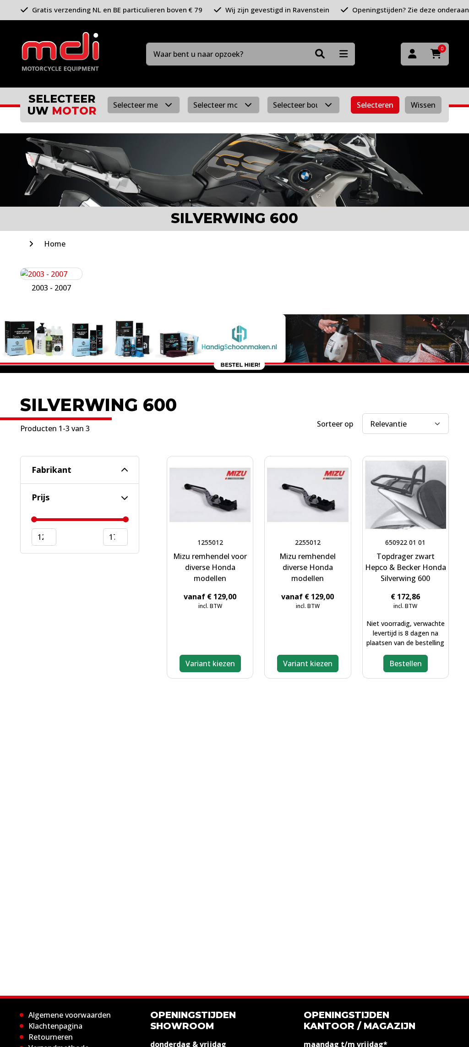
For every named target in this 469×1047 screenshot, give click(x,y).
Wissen (423, 105)
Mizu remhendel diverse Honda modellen (307, 567)
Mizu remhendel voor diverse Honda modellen (210, 567)
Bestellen (405, 663)
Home (54, 244)
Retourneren (50, 1037)
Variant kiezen (210, 663)
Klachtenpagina (55, 1026)
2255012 (308, 542)
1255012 (210, 542)
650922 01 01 (405, 542)
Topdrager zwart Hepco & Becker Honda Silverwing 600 (405, 567)
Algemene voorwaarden (69, 1015)
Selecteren (375, 105)
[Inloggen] (412, 54)
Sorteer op (335, 424)
